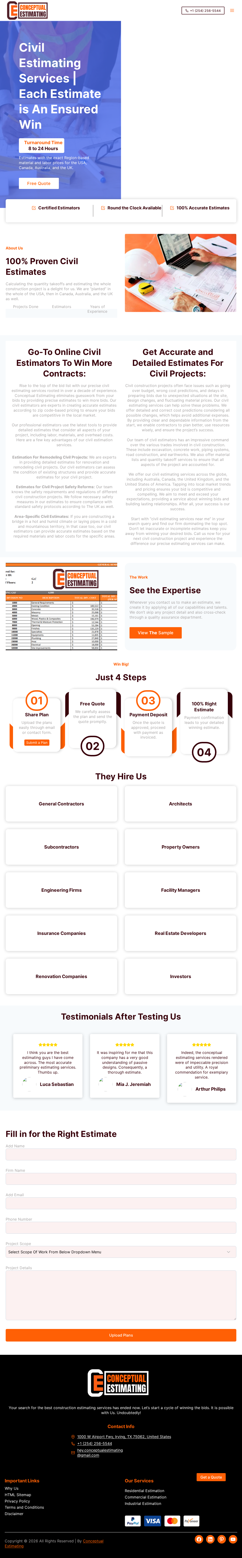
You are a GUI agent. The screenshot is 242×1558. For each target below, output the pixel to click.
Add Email (15, 1194)
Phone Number (19, 1219)
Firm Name (15, 1170)
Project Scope (18, 1243)
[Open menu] (232, 10)
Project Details (19, 1267)
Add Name (15, 1146)
